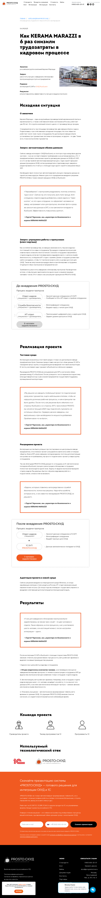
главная (22, 18)
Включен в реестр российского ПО (17, 869)
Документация (64, 873)
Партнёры (63, 879)
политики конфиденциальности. (29, 836)
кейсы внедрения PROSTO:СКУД (38, 18)
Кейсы (61, 869)
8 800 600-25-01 (78, 4)
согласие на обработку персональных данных (63, 835)
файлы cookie (22, 884)
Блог (61, 866)
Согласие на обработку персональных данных (18, 876)
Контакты (63, 876)
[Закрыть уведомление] (34, 883)
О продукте (63, 863)
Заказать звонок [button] (91, 866)
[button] (76, 2)
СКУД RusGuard (41, 86)
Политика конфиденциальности (13, 874)
